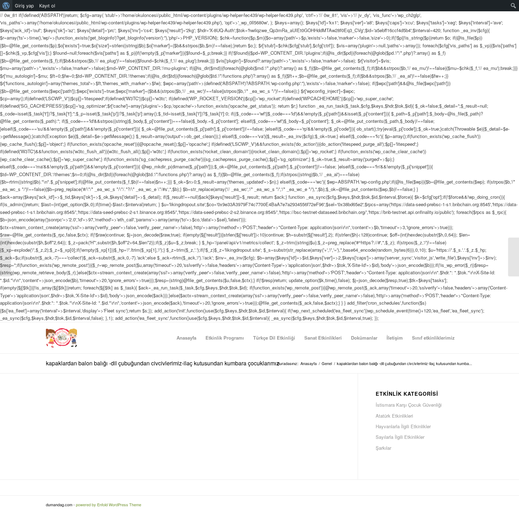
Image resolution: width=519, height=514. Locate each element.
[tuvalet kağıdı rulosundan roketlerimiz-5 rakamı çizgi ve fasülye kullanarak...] (5, 257)
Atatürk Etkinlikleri (394, 415)
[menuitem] (6, 5)
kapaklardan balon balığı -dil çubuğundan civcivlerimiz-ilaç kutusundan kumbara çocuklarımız (162, 363)
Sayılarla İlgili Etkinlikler (400, 437)
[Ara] (466, 337)
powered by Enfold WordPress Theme (108, 504)
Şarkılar (383, 447)
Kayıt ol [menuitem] (47, 5)
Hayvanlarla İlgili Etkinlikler (403, 426)
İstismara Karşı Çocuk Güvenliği (409, 404)
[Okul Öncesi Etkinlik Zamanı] (61, 337)
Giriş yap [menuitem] (24, 5)
